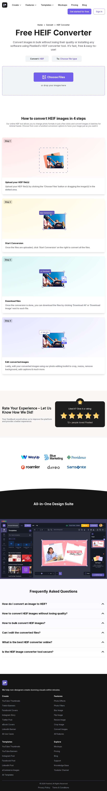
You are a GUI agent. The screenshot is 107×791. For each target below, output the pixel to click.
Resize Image (60, 720)
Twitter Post (7, 720)
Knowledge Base (61, 765)
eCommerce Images (10, 770)
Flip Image (58, 715)
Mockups (62, 5)
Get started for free (79, 11)
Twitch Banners (8, 705)
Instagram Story (8, 715)
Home (40, 25)
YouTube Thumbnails (11, 701)
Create (15, 5)
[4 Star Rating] (88, 415)
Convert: (37, 58)
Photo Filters (59, 705)
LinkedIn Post (8, 765)
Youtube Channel (61, 770)
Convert (49, 25)
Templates (46, 5)
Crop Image (59, 724)
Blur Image (58, 710)
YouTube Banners (9, 751)
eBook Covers (8, 724)
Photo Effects (60, 701)
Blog (84, 5)
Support (57, 761)
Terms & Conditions (60, 787)
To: (67, 58)
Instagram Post (8, 756)
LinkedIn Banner (9, 729)
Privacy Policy (44, 787)
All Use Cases (8, 734)
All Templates (8, 775)
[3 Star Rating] (80, 415)
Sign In (99, 11)
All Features (59, 734)
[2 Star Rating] (71, 415)
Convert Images (61, 729)
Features (30, 5)
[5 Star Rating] (96, 415)
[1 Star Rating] (63, 415)
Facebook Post (8, 761)
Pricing (74, 5)
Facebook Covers (10, 710)
